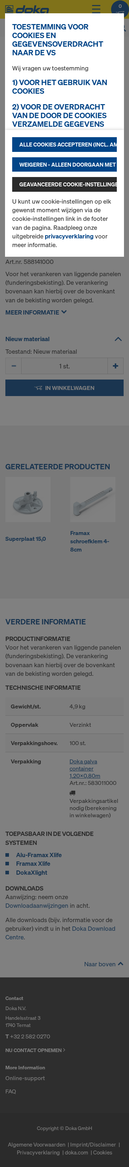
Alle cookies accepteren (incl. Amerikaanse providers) (68, 144)
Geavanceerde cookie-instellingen (68, 184)
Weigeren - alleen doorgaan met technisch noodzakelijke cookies (68, 164)
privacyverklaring (69, 236)
